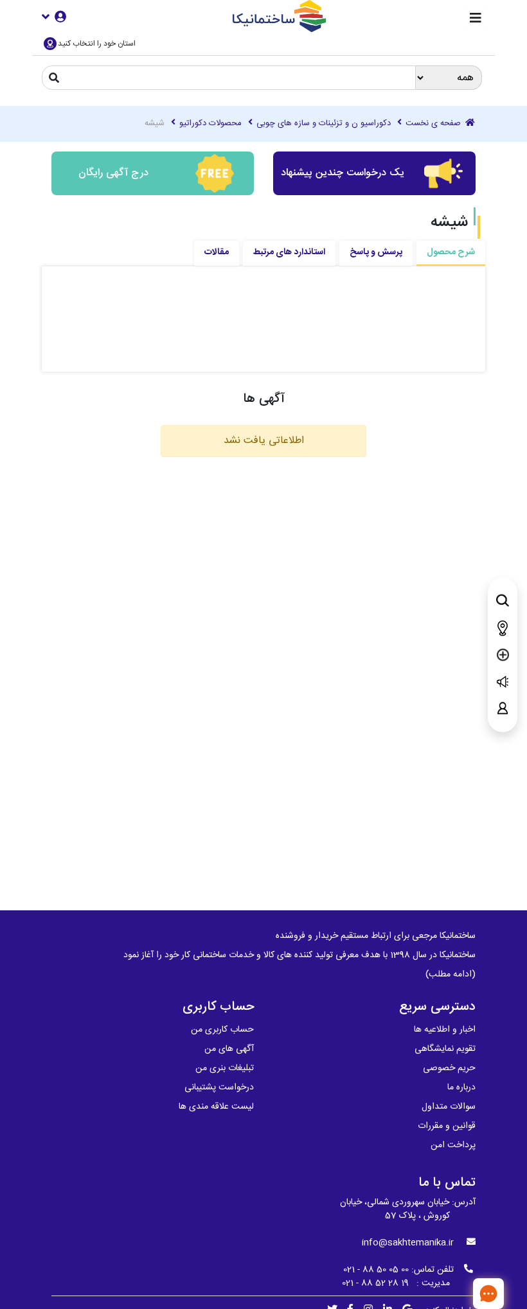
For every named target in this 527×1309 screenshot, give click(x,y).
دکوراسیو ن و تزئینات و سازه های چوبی (323, 123)
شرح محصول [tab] (451, 252)
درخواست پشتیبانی (219, 1087)
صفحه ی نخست (434, 123)
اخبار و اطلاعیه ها (445, 1029)
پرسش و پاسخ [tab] (376, 252)
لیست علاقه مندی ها (216, 1106)
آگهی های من (229, 1049)
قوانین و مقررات (447, 1126)
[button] (54, 16)
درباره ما (461, 1087)
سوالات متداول (449, 1106)
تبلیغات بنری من (224, 1068)
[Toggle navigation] (475, 19)
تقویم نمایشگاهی (445, 1049)
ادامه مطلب (450, 974)
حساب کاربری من (222, 1029)
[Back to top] (447, 1293)
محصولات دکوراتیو (210, 123)
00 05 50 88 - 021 (376, 1270)
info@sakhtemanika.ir (408, 1243)
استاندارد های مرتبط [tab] (289, 252)
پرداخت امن (453, 1145)
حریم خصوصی (449, 1068)
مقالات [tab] (216, 252)
